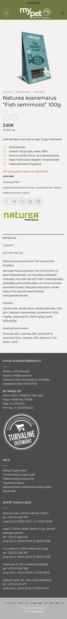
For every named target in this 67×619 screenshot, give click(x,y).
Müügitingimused (14, 470)
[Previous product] (14, 117)
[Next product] (6, 117)
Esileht (7, 92)
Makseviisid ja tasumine (18, 478)
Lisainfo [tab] (8, 245)
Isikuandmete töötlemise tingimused (27, 486)
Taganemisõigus (13, 482)
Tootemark (22, 92)
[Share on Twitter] (14, 201)
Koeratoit (20, 187)
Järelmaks (9, 491)
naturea (26, 192)
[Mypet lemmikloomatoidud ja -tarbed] (35, 13)
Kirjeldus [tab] (9, 237)
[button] (6, 13)
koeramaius (15, 192)
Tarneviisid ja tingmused (19, 474)
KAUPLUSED (33, 3)
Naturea (39, 92)
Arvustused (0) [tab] (13, 252)
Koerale (30, 187)
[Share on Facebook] (6, 201)
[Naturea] (21, 215)
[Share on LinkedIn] (38, 201)
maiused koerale (43, 187)
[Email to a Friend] (22, 201)
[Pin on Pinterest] (30, 201)
